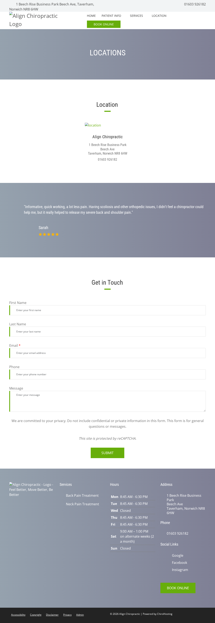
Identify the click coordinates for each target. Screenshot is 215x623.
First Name (17, 302)
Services (136, 16)
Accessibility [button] (18, 614)
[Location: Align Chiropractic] (107, 125)
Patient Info (111, 16)
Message (16, 388)
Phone (14, 367)
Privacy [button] (67, 614)
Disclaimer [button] (52, 614)
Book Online (104, 24)
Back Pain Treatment (82, 495)
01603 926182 (194, 4)
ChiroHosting (164, 614)
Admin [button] (80, 614)
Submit (107, 453)
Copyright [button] (35, 614)
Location (159, 16)
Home (91, 16)
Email (15, 345)
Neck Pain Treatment (82, 504)
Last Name (17, 324)
